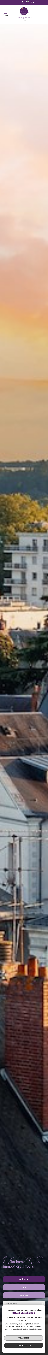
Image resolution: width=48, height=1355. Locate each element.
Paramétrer (23, 1338)
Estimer (24, 1295)
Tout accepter (24, 1345)
